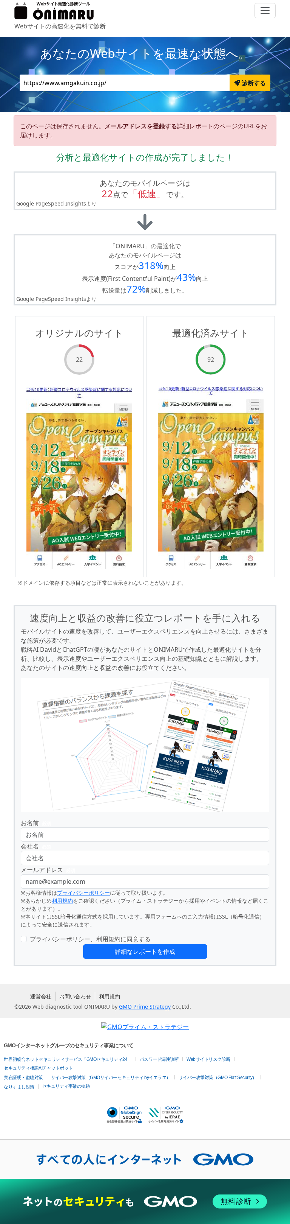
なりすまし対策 (19, 1087)
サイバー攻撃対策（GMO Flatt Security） (218, 1077)
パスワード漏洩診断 (159, 1059)
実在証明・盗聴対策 (23, 1077)
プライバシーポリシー (83, 892)
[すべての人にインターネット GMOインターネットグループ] (145, 1159)
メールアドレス (48, 870)
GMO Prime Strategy (145, 1006)
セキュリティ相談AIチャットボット (38, 1068)
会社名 (36, 846)
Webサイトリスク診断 (208, 1059)
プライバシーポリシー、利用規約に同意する (90, 939)
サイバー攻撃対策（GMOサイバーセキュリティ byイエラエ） (111, 1077)
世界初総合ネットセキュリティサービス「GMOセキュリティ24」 (68, 1059)
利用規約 (62, 900)
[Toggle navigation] (265, 10)
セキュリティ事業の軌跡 (66, 1086)
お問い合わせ (75, 996)
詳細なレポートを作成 (145, 951)
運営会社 (40, 996)
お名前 (36, 823)
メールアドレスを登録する (141, 126)
